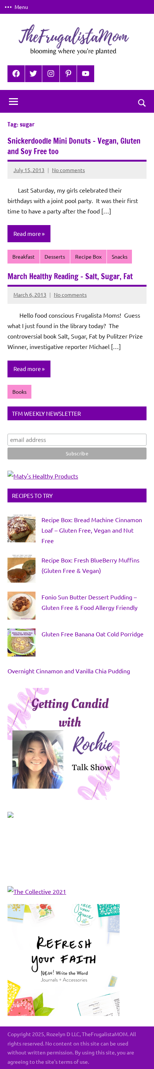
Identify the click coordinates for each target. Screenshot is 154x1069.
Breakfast (23, 256)
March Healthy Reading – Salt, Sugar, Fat (70, 276)
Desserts (54, 256)
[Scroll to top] (138, 1053)
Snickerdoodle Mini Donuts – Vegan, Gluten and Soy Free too (74, 146)
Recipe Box (88, 256)
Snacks (119, 256)
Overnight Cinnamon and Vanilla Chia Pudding (68, 670)
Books (19, 391)
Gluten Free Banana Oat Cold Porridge (92, 634)
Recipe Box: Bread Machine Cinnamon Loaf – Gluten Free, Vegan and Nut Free (91, 530)
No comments (68, 169)
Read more (27, 233)
